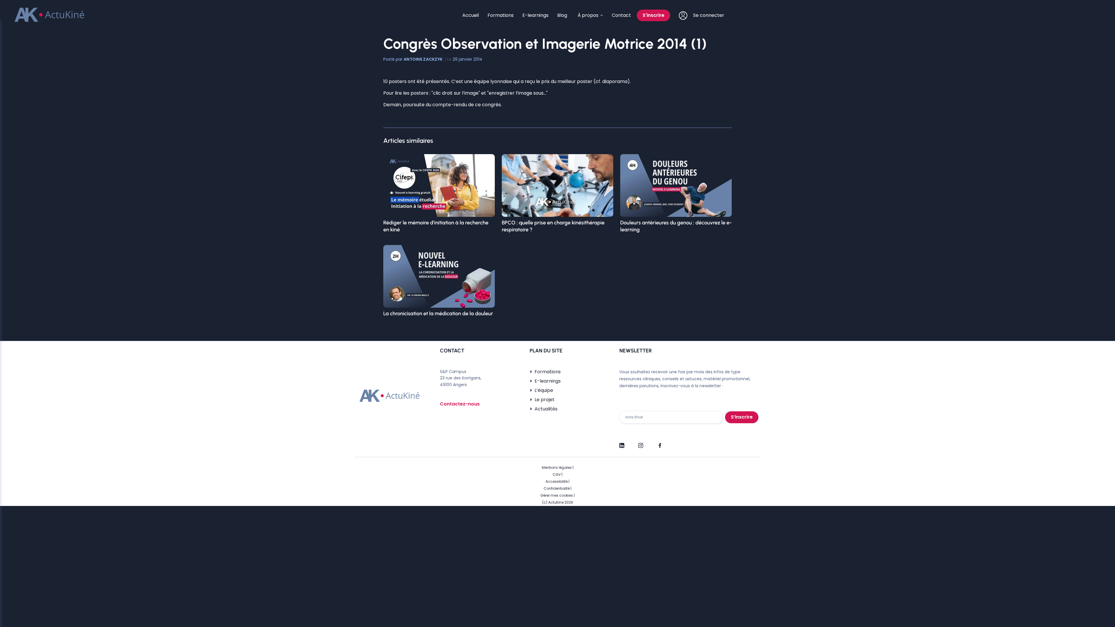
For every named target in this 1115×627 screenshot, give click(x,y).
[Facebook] (659, 443)
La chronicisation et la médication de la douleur (438, 313)
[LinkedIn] (621, 443)
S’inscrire (742, 417)
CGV (557, 474)
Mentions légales (557, 467)
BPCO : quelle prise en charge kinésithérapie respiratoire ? (553, 226)
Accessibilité (557, 481)
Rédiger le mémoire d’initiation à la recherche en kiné (435, 226)
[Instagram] (640, 443)
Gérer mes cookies (556, 495)
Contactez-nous (460, 404)
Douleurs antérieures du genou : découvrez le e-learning (676, 226)
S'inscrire (653, 15)
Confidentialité (557, 488)
